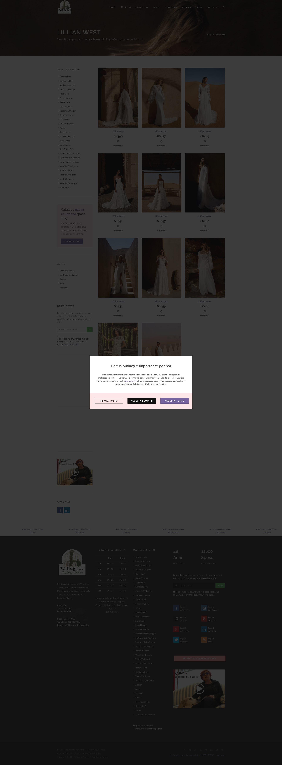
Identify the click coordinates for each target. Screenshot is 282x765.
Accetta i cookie (142, 401)
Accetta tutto (174, 401)
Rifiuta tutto (109, 401)
